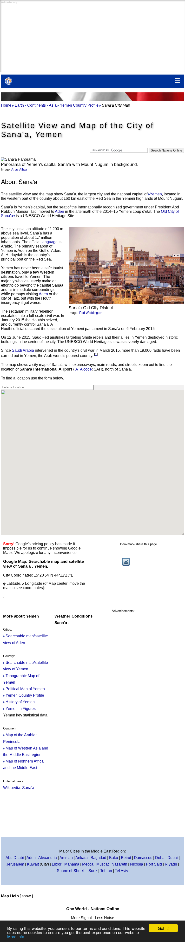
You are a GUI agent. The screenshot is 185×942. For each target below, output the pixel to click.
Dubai (172, 858)
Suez (92, 871)
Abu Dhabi (15, 858)
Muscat (102, 864)
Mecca (87, 864)
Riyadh (171, 864)
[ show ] (26, 896)
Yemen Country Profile (25, 695)
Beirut (126, 858)
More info (15, 936)
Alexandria (47, 858)
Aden (59, 211)
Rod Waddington (90, 313)
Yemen (156, 194)
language (49, 242)
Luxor (56, 864)
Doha (160, 858)
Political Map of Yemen (25, 689)
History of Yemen (20, 702)
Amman (66, 858)
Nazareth (119, 864)
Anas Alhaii (19, 169)
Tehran (106, 871)
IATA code (83, 369)
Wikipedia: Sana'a (18, 788)
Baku (113, 858)
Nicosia (136, 864)
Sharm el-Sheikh (71, 871)
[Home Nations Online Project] (8, 81)
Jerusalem (15, 864)
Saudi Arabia (23, 350)
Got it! (163, 928)
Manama (71, 864)
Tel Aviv (121, 871)
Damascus (143, 858)
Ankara (81, 858)
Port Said (154, 864)
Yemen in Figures (21, 709)
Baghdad (98, 858)
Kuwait (33, 864)
